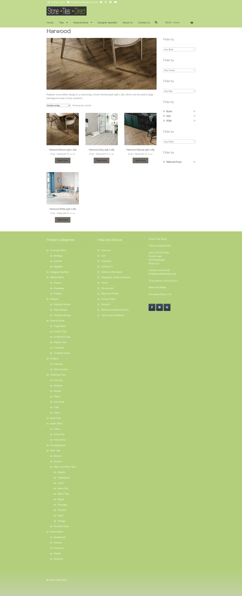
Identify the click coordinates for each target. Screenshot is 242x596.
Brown (169, 111)
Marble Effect (57, 277)
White (169, 120)
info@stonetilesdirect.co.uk (84, 2)
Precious (61, 510)
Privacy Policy (108, 299)
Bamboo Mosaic (62, 304)
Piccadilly (62, 504)
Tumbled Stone (62, 353)
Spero (60, 515)
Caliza (57, 429)
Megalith (58, 266)
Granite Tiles (60, 331)
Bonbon (58, 456)
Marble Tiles (60, 342)
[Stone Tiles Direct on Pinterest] (159, 307)
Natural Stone (80, 22)
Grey (168, 116)
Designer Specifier (107, 22)
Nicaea (57, 391)
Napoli (60, 499)
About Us (128, 22)
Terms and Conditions (112, 315)
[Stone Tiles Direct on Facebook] (152, 307)
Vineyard (58, 558)
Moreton (58, 385)
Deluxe (57, 282)
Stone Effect (56, 423)
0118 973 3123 (58, 2)
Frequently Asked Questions (115, 277)
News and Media (109, 293)
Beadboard (59, 537)
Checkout (106, 261)
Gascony (58, 380)
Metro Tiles (63, 494)
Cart (103, 255)
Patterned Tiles (58, 374)
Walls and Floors (174, 162)
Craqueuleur (63, 477)
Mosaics (54, 299)
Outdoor (54, 358)
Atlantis (61, 472)
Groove (57, 461)
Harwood (58, 548)
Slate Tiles (55, 418)
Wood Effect (56, 531)
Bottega (58, 255)
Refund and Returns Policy (115, 310)
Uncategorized (57, 445)
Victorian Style (61, 526)
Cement (58, 261)
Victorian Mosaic (62, 315)
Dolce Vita (59, 434)
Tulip (56, 407)
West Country (61, 369)
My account (107, 288)
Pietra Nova (60, 439)
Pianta (57, 396)
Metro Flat (62, 488)
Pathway (58, 364)
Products (106, 304)
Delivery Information (111, 272)
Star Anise (59, 402)
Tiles (61, 22)
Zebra (57, 412)
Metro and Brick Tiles (64, 466)
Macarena (59, 288)
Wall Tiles (55, 450)
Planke (57, 553)
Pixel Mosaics (61, 310)
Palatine (58, 293)
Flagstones (59, 326)
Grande (57, 542)
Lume (60, 483)
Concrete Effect (58, 250)
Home (50, 22)
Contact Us (144, 22)
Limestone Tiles (62, 337)
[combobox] (179, 49)
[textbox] (179, 49)
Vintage (61, 521)
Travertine (59, 347)
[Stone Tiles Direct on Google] (167, 307)
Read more (63, 160)
